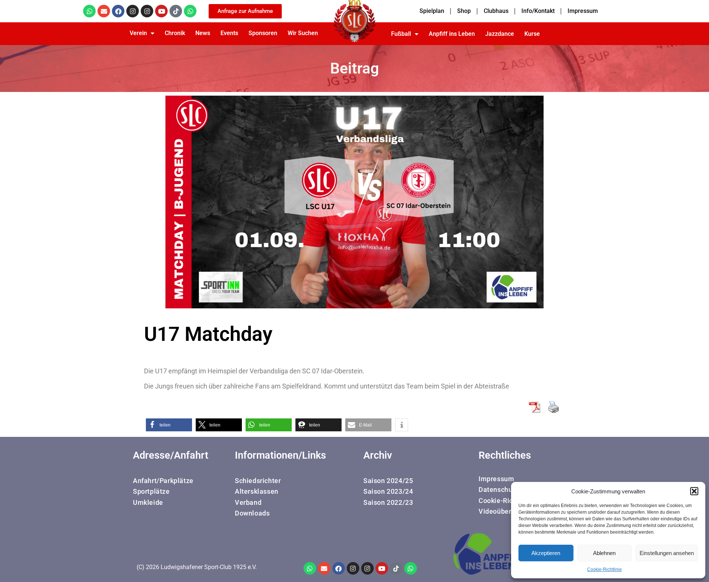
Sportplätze (151, 491)
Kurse (532, 33)
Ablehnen (604, 553)
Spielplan (431, 10)
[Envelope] (103, 11)
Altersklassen (256, 491)
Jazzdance (499, 33)
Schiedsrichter (258, 481)
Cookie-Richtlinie (604, 569)
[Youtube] (161, 11)
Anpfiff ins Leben (452, 33)
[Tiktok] (175, 11)
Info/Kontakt (538, 10)
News (202, 33)
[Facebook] (118, 11)
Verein (138, 33)
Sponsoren (263, 33)
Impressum (583, 10)
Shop (464, 10)
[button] (694, 491)
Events (229, 33)
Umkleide (148, 502)
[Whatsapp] (89, 11)
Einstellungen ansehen (667, 553)
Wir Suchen (303, 33)
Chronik (175, 33)
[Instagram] (132, 11)
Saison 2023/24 (388, 491)
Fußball (401, 33)
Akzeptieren (545, 553)
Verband (248, 502)
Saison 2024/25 (388, 481)
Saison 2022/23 (388, 502)
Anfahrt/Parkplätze (163, 481)
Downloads (252, 513)
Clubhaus (496, 10)
